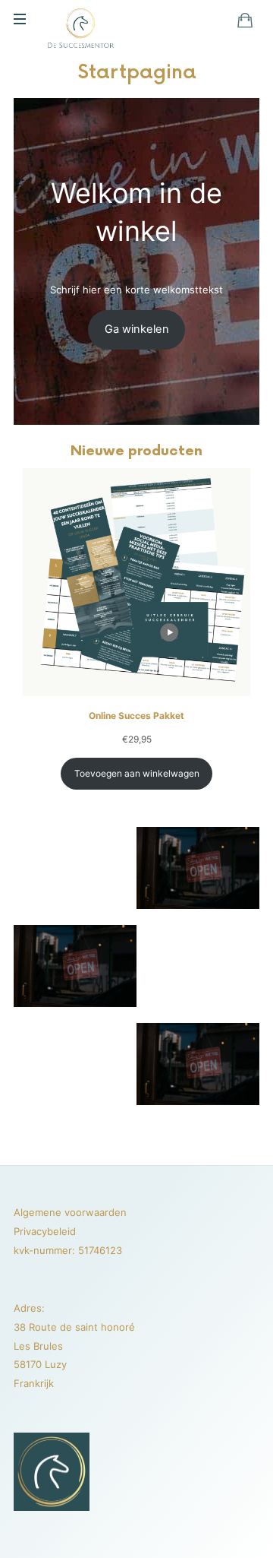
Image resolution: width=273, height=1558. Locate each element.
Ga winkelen (137, 329)
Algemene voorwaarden (70, 1212)
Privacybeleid (45, 1231)
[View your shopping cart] (245, 20)
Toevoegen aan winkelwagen (136, 773)
